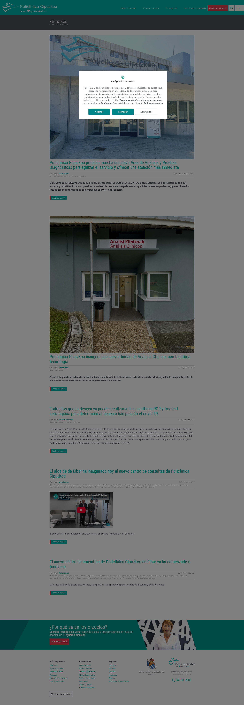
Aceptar (99, 111)
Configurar (146, 111)
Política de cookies (153, 103)
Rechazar (123, 111)
